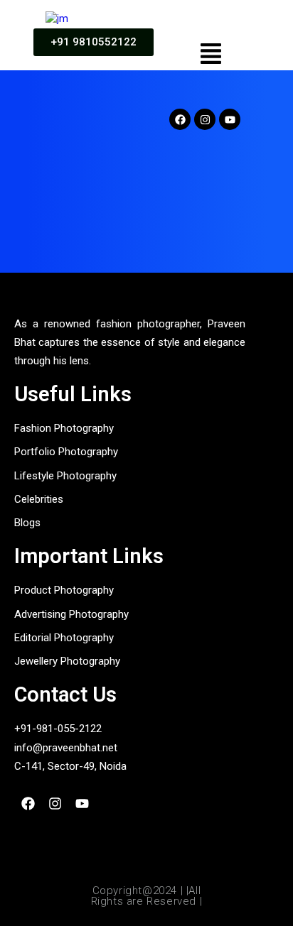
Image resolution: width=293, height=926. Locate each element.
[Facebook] (180, 119)
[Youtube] (229, 119)
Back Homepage (135, 255)
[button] (211, 55)
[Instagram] (204, 119)
